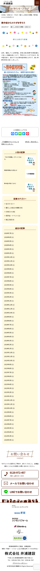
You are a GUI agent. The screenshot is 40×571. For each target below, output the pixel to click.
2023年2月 (7, 392)
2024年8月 (7, 321)
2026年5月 (7, 241)
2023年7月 (7, 372)
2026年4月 (7, 245)
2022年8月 (7, 416)
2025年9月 (7, 269)
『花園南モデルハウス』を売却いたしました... (10, 143)
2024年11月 (8, 309)
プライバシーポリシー (20, 563)
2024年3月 (7, 340)
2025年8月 (7, 273)
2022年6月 (7, 424)
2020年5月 (7, 440)
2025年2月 (7, 297)
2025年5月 (7, 285)
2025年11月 (8, 261)
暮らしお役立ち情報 (12, 208)
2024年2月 (7, 344)
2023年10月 (8, 360)
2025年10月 (8, 265)
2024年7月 (7, 325)
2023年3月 (7, 388)
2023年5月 (7, 380)
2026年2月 (7, 253)
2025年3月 (7, 293)
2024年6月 (7, 328)
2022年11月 (8, 404)
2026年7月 (7, 233)
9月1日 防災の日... (31, 142)
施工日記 (9, 219)
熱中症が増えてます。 (10, 183)
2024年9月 (7, 317)
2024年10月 (8, 313)
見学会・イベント (12, 216)
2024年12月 (8, 305)
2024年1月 (7, 348)
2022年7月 (7, 420)
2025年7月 (7, 277)
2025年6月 (7, 281)
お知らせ (9, 212)
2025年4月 (7, 289)
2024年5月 (7, 332)
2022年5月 (7, 428)
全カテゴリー (10, 204)
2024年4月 (7, 336)
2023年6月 (7, 376)
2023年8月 (7, 368)
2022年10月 (8, 408)
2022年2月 (7, 436)
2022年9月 (7, 412)
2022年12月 (8, 400)
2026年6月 (7, 237)
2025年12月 (8, 257)
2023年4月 (7, 384)
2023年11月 (8, 356)
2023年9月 (7, 364)
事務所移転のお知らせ (10, 170)
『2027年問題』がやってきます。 (12, 158)
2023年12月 (8, 352)
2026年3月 (7, 249)
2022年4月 (7, 432)
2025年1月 (7, 301)
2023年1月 (7, 396)
